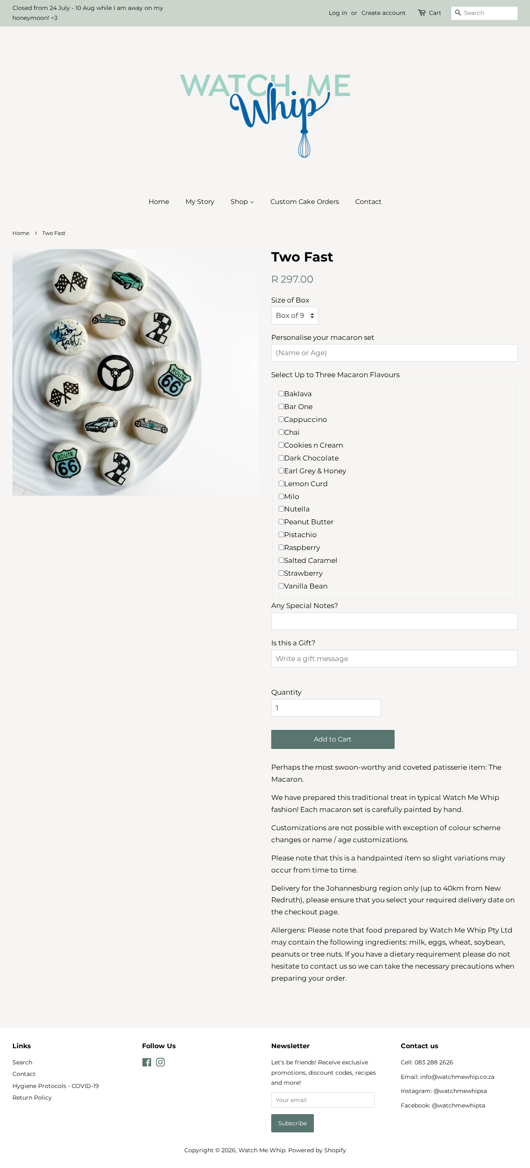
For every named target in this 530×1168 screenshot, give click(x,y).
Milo (291, 496)
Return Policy (32, 1097)
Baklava (298, 394)
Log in (338, 13)
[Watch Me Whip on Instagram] (160, 1064)
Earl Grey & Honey (315, 471)
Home (159, 202)
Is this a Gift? (293, 643)
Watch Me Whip (261, 1150)
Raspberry (302, 547)
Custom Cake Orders (304, 202)
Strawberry (303, 573)
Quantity (286, 692)
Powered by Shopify (317, 1150)
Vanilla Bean (306, 586)
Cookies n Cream (313, 445)
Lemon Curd (306, 484)
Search (22, 1062)
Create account (383, 13)
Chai (292, 432)
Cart (435, 13)
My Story (200, 202)
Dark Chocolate (311, 458)
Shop (240, 202)
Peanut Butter (309, 522)
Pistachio (300, 535)
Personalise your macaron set (322, 337)
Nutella (297, 509)
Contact (368, 202)
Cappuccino (305, 419)
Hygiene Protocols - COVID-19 (55, 1086)
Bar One (298, 406)
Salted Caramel (310, 560)
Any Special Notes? (304, 605)
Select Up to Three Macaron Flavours (335, 375)
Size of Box (290, 300)
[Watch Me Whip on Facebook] (147, 1064)
